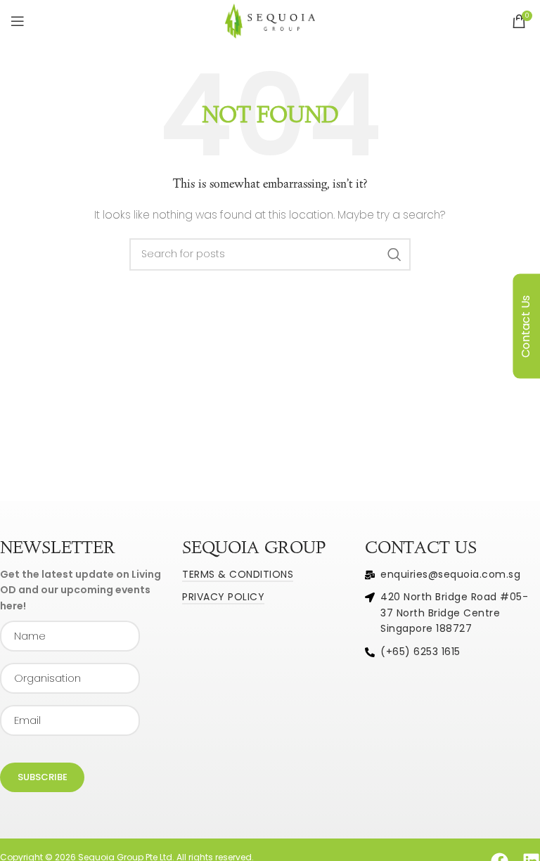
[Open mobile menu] (18, 21)
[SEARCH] (394, 254)
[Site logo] (270, 20)
